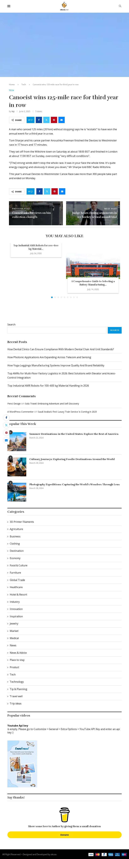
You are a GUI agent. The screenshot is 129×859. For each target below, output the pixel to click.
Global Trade (17, 580)
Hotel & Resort (18, 594)
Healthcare (16, 587)
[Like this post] (31, 120)
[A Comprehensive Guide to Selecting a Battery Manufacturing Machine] (93, 261)
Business (15, 536)
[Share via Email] (61, 120)
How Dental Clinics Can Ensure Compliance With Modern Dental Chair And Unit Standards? (60, 349)
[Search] (120, 6)
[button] (13, 270)
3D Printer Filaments (22, 522)
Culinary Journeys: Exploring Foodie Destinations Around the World (72, 459)
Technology (17, 681)
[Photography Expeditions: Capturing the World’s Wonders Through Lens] (16, 492)
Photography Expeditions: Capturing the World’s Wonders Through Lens (74, 484)
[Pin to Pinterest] (54, 120)
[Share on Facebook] (39, 120)
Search (11, 324)
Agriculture (16, 529)
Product (14, 667)
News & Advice (18, 652)
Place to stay (17, 660)
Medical (14, 638)
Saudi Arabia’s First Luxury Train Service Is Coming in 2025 (67, 411)
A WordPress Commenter (20, 411)
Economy (15, 558)
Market (14, 631)
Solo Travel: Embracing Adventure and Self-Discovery (52, 403)
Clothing (15, 543)
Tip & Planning (18, 689)
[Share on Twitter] (46, 120)
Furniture (15, 572)
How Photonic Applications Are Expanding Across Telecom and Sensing (49, 357)
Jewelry (14, 623)
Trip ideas (16, 703)
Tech (23, 84)
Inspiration (16, 616)
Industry (15, 601)
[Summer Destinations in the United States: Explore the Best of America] (16, 441)
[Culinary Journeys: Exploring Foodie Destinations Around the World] (16, 467)
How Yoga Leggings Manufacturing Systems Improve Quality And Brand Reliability (55, 365)
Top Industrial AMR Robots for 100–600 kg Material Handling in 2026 (48, 385)
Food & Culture (18, 565)
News (13, 645)
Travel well (16, 696)
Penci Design (14, 403)
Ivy (13, 111)
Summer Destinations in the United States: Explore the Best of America (73, 434)
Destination (17, 551)
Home (12, 84)
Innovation (16, 609)
